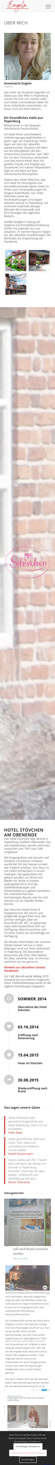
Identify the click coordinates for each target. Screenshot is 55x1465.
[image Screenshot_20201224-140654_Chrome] (27, 1269)
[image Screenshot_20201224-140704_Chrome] (27, 1317)
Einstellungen (28, 1459)
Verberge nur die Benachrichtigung (28, 1453)
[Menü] (46, 6)
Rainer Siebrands (19, 1182)
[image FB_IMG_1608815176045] (27, 1222)
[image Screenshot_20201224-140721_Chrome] (27, 1364)
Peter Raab (15, 1132)
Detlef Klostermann (20, 1154)
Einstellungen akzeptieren (28, 1446)
